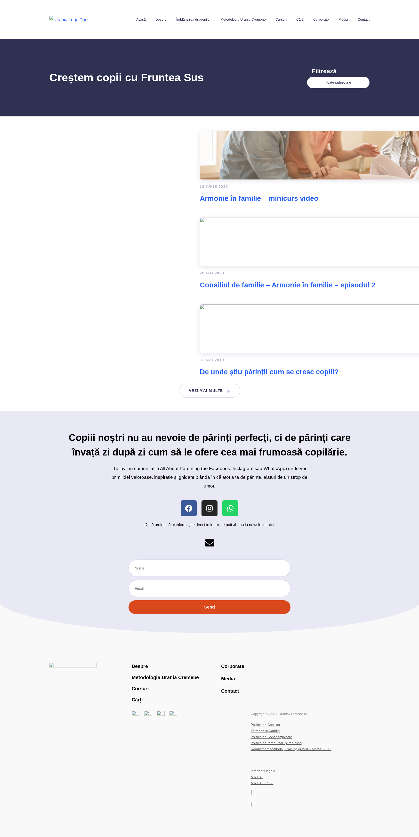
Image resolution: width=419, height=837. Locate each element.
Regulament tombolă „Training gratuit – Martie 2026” (291, 749)
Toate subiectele (338, 82)
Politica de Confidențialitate (271, 737)
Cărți (300, 19)
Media (343, 19)
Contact (364, 19)
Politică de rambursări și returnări (276, 743)
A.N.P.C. (257, 777)
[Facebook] (189, 508)
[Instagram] (209, 508)
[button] (209, 391)
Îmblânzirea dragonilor (193, 19)
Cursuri (281, 19)
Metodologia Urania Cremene (243, 19)
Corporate (321, 19)
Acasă (141, 19)
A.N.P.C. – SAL (262, 783)
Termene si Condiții (265, 731)
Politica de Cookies (265, 725)
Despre (161, 19)
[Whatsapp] (230, 508)
